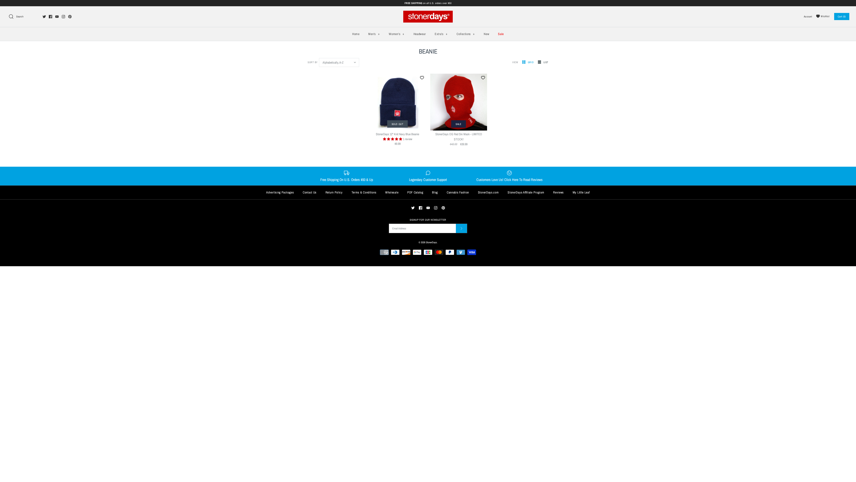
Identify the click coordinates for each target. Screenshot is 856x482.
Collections (466, 34)
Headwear (420, 34)
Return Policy (334, 192)
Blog (435, 192)
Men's (374, 34)
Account (808, 16)
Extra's (441, 34)
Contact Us (310, 192)
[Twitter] (44, 16)
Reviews (558, 192)
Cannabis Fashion (458, 192)
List (545, 62)
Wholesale (391, 192)
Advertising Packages (280, 192)
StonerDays (431, 242)
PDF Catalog (415, 192)
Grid (531, 62)
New (486, 34)
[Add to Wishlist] (422, 78)
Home (356, 34)
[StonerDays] (428, 13)
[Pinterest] (70, 16)
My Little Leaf (581, 192)
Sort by (313, 62)
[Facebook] (50, 16)
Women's (396, 34)
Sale (501, 34)
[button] (393, 139)
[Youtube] (57, 16)
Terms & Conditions (364, 192)
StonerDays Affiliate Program (526, 192)
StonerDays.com (488, 192)
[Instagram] (63, 16)
